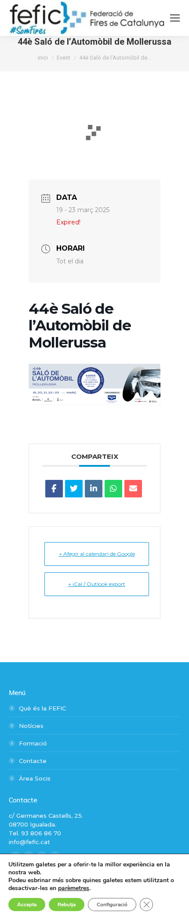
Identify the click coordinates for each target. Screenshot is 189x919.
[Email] (133, 488)
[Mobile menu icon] (175, 18)
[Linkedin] (93, 488)
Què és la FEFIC (42, 708)
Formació (33, 743)
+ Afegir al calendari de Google (97, 553)
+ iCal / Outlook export (96, 584)
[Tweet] (74, 488)
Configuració (112, 904)
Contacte (33, 760)
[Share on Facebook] (54, 488)
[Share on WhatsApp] (113, 488)
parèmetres (73, 888)
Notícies (31, 725)
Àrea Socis (35, 778)
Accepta (26, 904)
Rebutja (67, 904)
